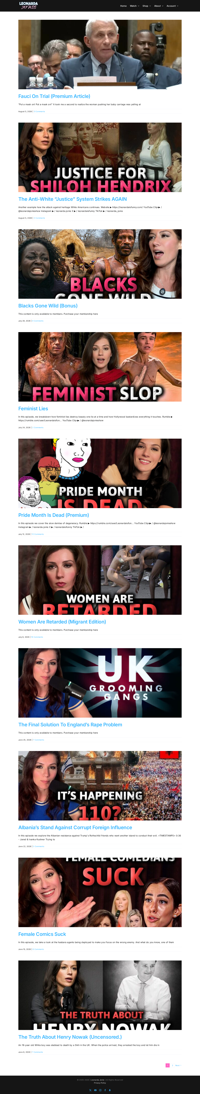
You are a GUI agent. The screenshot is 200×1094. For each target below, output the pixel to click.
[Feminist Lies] (100, 367)
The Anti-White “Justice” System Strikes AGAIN (72, 199)
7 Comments (38, 740)
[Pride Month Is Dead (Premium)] (100, 473)
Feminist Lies (33, 409)
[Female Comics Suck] (100, 892)
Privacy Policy (100, 1083)
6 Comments (38, 949)
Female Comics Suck (42, 934)
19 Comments (37, 637)
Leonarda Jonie (97, 1080)
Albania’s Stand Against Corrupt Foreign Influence (75, 827)
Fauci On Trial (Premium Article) (54, 96)
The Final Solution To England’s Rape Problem (70, 725)
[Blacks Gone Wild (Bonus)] (100, 264)
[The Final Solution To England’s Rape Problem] (100, 683)
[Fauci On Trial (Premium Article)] (100, 54)
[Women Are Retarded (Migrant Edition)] (100, 580)
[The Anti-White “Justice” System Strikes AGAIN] (100, 157)
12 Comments (38, 534)
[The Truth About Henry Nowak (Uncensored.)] (100, 995)
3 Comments (39, 111)
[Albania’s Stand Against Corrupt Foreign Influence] (100, 785)
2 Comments (39, 218)
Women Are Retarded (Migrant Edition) (62, 622)
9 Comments (37, 321)
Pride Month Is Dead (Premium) (53, 515)
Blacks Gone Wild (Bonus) (48, 306)
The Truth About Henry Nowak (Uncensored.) (70, 1037)
